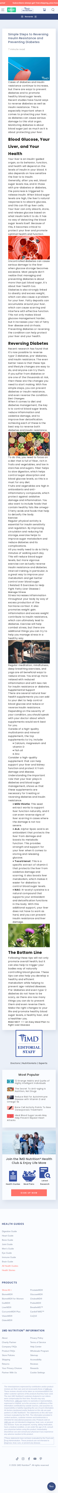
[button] (53, 9)
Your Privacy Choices (12, 1368)
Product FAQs (8, 1351)
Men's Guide (8, 1248)
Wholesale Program (39, 1351)
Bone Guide (7, 1240)
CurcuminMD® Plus (11, 1311)
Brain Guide (7, 1261)
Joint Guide (7, 1244)
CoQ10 (33, 1316)
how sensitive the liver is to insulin (27, 175)
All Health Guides (10, 1266)
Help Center (35, 1346)
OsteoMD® (7, 1320)
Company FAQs (9, 1346)
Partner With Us (9, 1372)
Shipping (6, 1359)
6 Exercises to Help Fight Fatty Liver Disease (26, 586)
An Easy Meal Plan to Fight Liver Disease (29, 1023)
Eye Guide (7, 1253)
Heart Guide (7, 1235)
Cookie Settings (37, 1372)
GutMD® (6, 1303)
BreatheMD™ (36, 1307)
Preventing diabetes (20, 329)
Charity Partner (9, 1342)
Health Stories (8, 1270)
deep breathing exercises (24, 668)
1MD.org (48, 1389)
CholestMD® (36, 1298)
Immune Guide (9, 1257)
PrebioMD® (35, 1303)
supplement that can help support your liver (24, 762)
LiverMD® (6, 1307)
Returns (5, 1364)
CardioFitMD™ (37, 1311)
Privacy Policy (36, 1338)
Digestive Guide (9, 1231)
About (4, 1338)
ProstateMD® (36, 1290)
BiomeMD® (7, 1294)
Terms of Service (38, 1342)
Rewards (34, 1368)
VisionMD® (7, 1316)
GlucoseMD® (36, 1294)
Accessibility (35, 1359)
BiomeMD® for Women (13, 1298)
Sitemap (34, 1355)
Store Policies (8, 1355)
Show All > (7, 1290)
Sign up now (29, 1193)
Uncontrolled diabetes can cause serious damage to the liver (29, 262)
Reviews (34, 1364)
